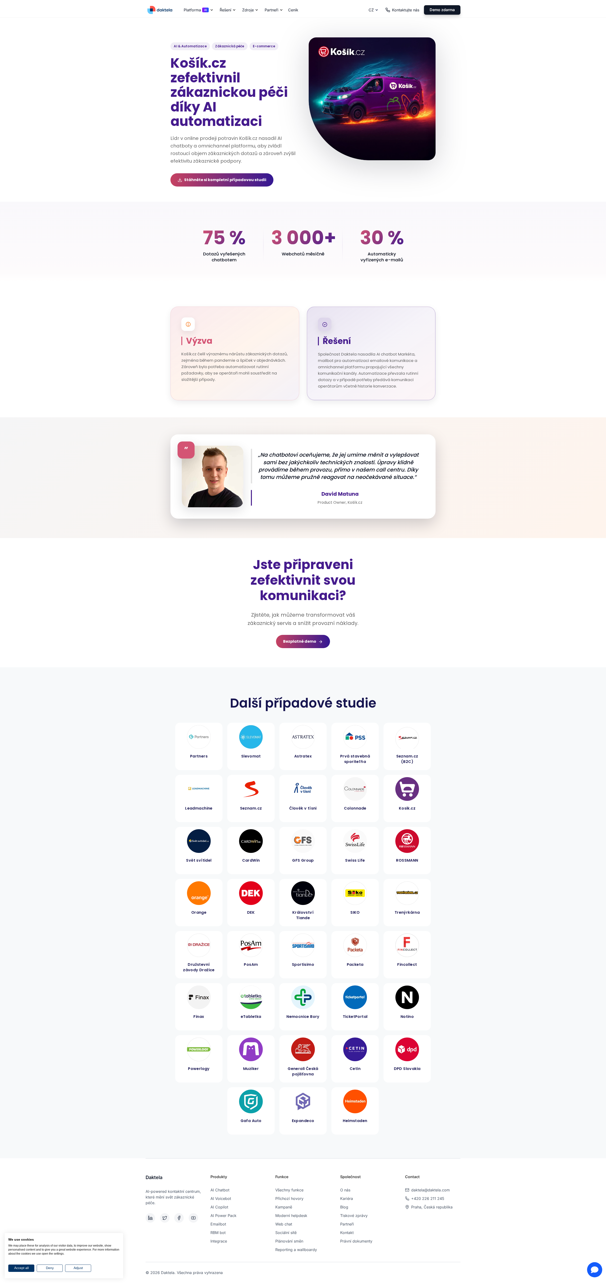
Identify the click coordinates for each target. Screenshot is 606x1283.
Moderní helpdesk (291, 1215)
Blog (344, 1207)
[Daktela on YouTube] (195, 1218)
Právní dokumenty (356, 1241)
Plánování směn (289, 1241)
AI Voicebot (220, 1198)
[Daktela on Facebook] (180, 1218)
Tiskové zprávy (354, 1215)
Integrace (218, 1241)
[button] (197, 10)
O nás (345, 1190)
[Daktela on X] (166, 1218)
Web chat (283, 1224)
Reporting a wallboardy (296, 1249)
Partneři (347, 1224)
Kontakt (347, 1232)
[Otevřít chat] (594, 1269)
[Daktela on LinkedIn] (152, 1218)
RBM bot (218, 1232)
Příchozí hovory (289, 1198)
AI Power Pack (223, 1215)
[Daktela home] (160, 10)
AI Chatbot (219, 1190)
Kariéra (346, 1198)
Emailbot (218, 1224)
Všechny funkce (289, 1190)
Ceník (293, 10)
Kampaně (283, 1207)
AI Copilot (219, 1207)
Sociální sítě (286, 1232)
